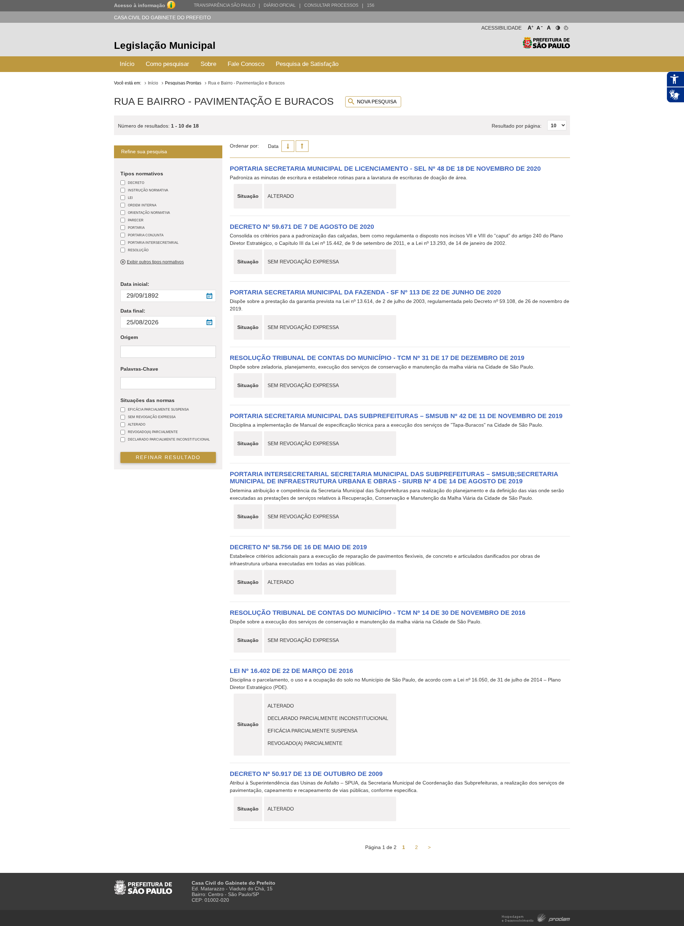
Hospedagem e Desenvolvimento (536, 917)
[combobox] (168, 351)
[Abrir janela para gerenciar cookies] (566, 26)
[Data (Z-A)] (287, 146)
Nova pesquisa (377, 101)
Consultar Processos (331, 5)
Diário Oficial (280, 5)
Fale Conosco (246, 64)
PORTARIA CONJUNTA (146, 235)
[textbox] (124, 352)
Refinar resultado (168, 457)
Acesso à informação (139, 5)
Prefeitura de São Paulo (546, 46)
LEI (130, 198)
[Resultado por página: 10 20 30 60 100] (529, 117)
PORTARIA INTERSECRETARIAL (153, 243)
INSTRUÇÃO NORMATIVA (148, 190)
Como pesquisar (167, 64)
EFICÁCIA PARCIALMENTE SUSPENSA (158, 409)
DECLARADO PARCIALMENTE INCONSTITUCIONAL (169, 439)
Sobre (208, 64)
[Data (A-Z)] (302, 146)
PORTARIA (136, 228)
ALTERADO (136, 424)
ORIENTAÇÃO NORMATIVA (149, 213)
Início (127, 64)
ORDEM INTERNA (142, 205)
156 (370, 5)
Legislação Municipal (165, 45)
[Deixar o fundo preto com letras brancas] (557, 26)
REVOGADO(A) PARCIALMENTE (153, 432)
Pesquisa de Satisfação (307, 64)
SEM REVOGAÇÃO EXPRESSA (152, 417)
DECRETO (136, 183)
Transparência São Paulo (224, 5)
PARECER (136, 220)
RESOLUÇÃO (138, 250)
